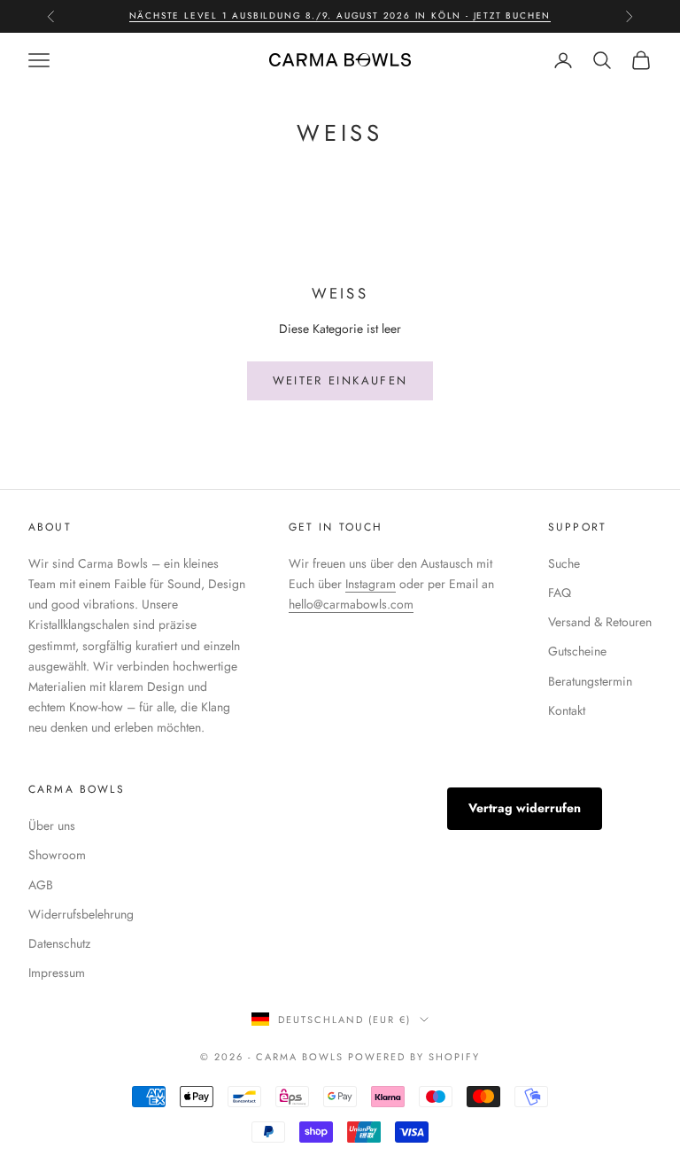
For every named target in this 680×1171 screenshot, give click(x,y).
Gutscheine (577, 651)
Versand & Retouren (600, 622)
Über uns (51, 825)
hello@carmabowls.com (351, 604)
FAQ (559, 592)
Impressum (56, 972)
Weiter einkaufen (340, 380)
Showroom (57, 855)
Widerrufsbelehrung (81, 914)
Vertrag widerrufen (524, 808)
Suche (564, 563)
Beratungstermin (590, 681)
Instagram (370, 584)
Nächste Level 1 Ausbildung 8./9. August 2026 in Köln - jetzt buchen (340, 15)
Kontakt (566, 710)
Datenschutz (59, 943)
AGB (40, 885)
